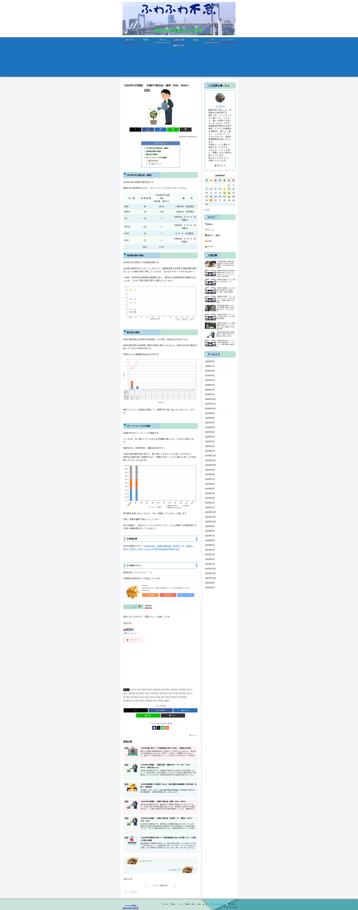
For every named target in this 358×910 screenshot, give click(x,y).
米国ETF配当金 (129, 700)
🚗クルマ (205, 904)
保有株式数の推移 (153, 151)
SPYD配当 (155, 693)
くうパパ (220, 106)
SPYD (148, 693)
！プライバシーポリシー (217, 904)
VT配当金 (184, 693)
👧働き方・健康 (189, 904)
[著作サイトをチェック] (154, 728)
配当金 (161, 700)
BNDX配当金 (167, 689)
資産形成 (149, 700)
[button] (186, 129)
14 (224, 193)
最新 (159, 697)
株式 (169, 697)
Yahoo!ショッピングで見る (186, 595)
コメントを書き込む (160, 885)
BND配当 (175, 689)
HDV (126, 693)
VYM (190, 693)
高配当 (168, 700)
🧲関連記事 (153, 161)
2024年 (134, 689)
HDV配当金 (141, 693)
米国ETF (175, 697)
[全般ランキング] (128, 629)
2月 (140, 689)
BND (145, 689)
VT (171, 693)
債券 (148, 697)
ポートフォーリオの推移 (156, 158)
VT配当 (177, 693)
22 (229, 196)
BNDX (150, 689)
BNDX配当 (158, 689)
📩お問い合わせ (231, 904)
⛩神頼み (173, 904)
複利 (143, 700)
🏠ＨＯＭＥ (165, 904)
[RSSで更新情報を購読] (167, 728)
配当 (156, 700)
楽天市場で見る (168, 595)
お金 (143, 697)
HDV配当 (133, 693)
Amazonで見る (150, 595)
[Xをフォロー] (158, 728)
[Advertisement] (179, 64)
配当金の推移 (151, 154)
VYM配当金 (136, 697)
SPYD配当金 (164, 693)
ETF (191, 689)
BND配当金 (184, 689)
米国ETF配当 (183, 697)
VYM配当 (127, 697)
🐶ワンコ (180, 904)
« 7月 (206, 209)
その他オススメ (154, 164)
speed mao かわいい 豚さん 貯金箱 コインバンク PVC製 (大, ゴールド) (165, 588)
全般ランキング (129, 633)
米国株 (137, 700)
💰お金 (127, 689)
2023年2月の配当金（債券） (158, 148)
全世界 (153, 697)
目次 (157, 143)
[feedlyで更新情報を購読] (163, 728)
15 (229, 193)
